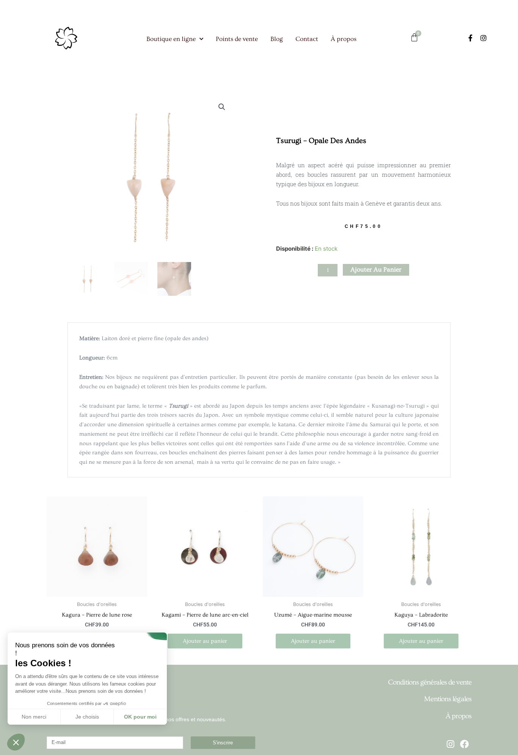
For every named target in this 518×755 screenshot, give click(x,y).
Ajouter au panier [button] (205, 641)
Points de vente (237, 38)
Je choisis (87, 717)
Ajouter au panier (376, 269)
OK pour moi (140, 717)
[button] (222, 107)
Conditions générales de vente (429, 682)
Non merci (34, 717)
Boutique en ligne (171, 38)
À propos (343, 38)
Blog (276, 38)
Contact (306, 38)
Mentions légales (447, 699)
